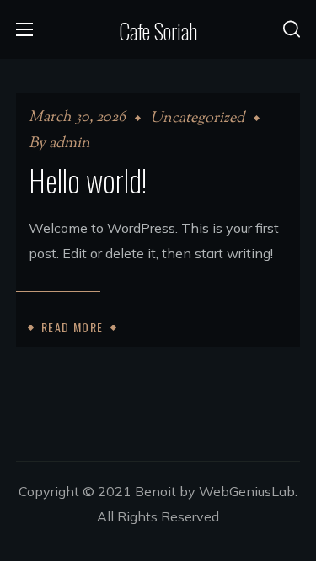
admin (69, 144)
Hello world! (88, 179)
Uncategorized (197, 119)
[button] (291, 29)
